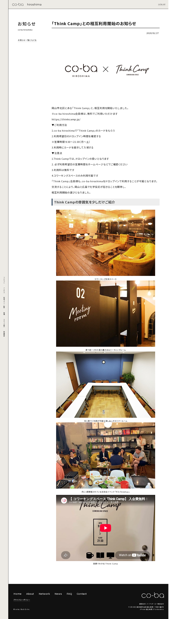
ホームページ (95, 164)
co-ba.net (161, 4)
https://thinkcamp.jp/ (66, 119)
